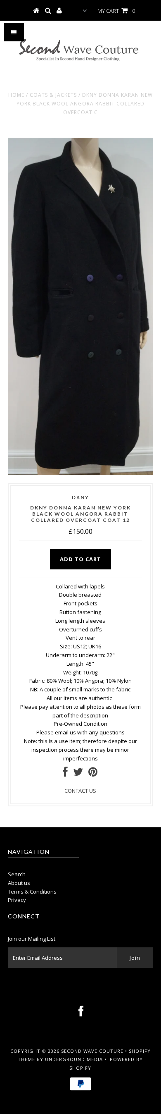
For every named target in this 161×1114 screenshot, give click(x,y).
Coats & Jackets (53, 94)
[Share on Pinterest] (92, 773)
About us (19, 883)
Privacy (17, 900)
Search (17, 874)
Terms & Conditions (32, 891)
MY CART (116, 10)
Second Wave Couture (92, 1051)
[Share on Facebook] (65, 773)
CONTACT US (80, 790)
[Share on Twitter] (78, 773)
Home (16, 94)
